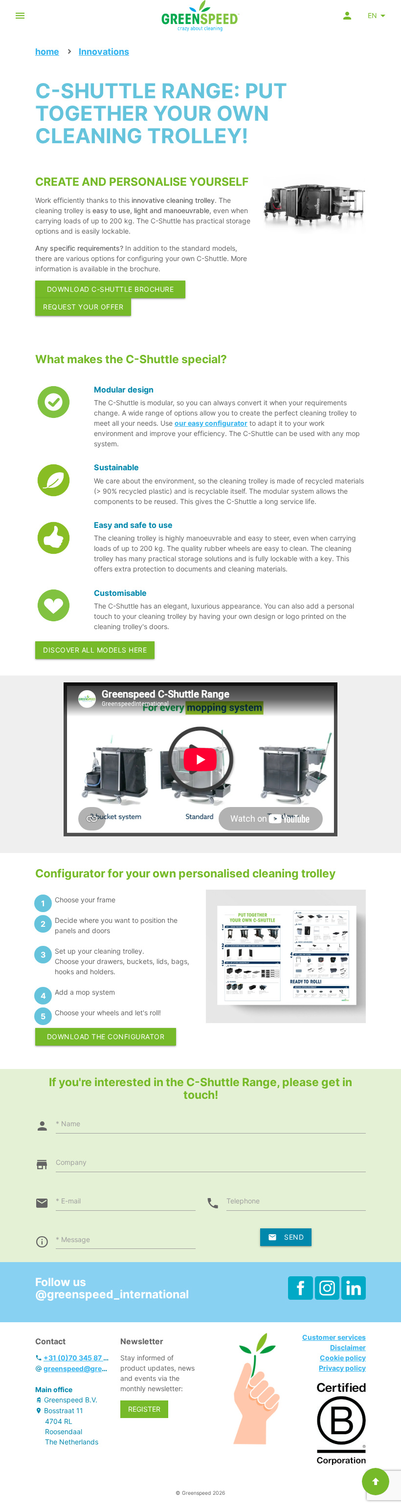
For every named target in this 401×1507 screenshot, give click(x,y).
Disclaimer (348, 1347)
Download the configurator (106, 1036)
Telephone (243, 1201)
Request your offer (83, 307)
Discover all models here (95, 650)
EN (372, 15)
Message (75, 1239)
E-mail (71, 1201)
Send (294, 1237)
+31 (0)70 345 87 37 (77, 1358)
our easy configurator (211, 423)
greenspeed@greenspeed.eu (92, 1368)
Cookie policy (343, 1358)
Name (70, 1123)
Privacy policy (342, 1368)
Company (71, 1162)
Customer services (334, 1337)
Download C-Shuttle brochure (110, 289)
